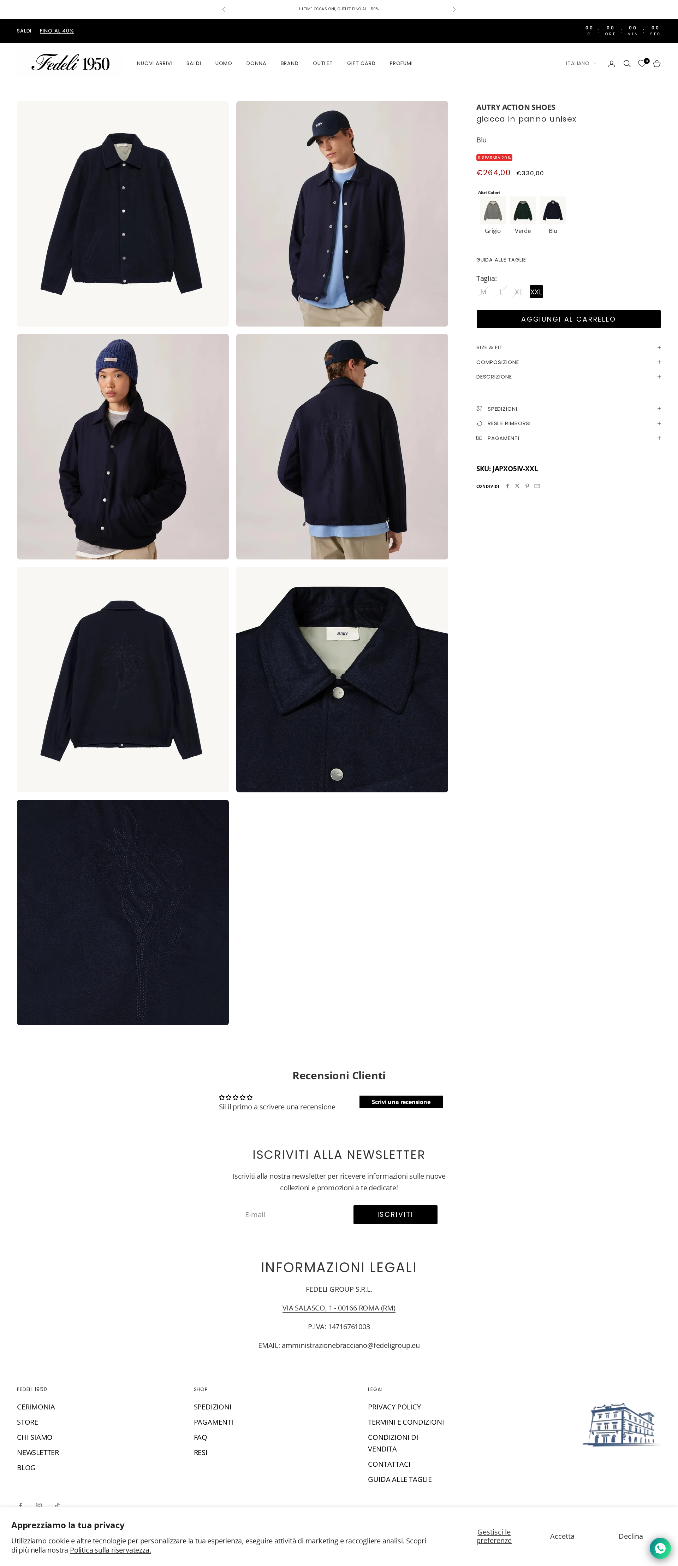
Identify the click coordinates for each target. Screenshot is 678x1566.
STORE (27, 1422)
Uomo (223, 63)
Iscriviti (395, 1214)
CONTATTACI (389, 1464)
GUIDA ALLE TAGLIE (501, 259)
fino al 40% (57, 30)
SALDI (193, 63)
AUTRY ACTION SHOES (515, 107)
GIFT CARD (361, 63)
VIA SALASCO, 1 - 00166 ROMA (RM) (339, 1308)
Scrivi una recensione (401, 1102)
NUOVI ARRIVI (154, 63)
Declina (631, 1536)
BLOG (26, 1467)
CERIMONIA (36, 1407)
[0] (642, 63)
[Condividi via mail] (537, 486)
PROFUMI (401, 63)
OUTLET (323, 63)
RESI (201, 1452)
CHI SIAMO (35, 1437)
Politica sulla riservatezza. (110, 1550)
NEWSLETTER (38, 1452)
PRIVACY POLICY (394, 1407)
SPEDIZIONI (213, 1407)
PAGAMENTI (213, 1422)
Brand (290, 63)
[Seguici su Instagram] (38, 1505)
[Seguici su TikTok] (57, 1505)
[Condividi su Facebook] (507, 486)
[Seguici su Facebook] (20, 1505)
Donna (256, 63)
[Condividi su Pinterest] (527, 486)
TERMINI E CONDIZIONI (406, 1422)
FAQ (200, 1437)
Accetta (562, 1536)
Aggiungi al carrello (568, 319)
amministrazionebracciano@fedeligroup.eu (351, 1345)
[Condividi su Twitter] (517, 486)
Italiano (578, 63)
